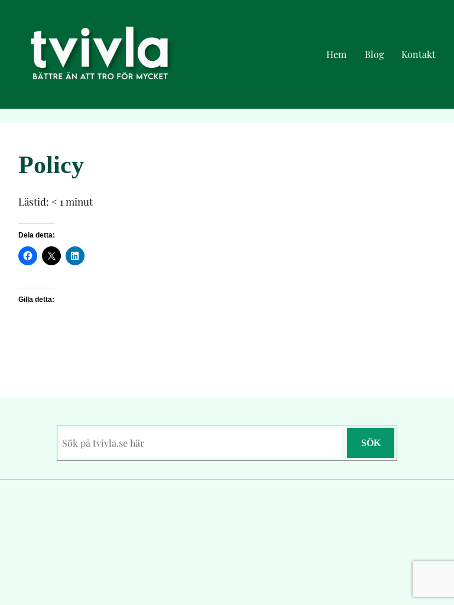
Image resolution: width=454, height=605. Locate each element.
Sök (371, 443)
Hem (336, 54)
